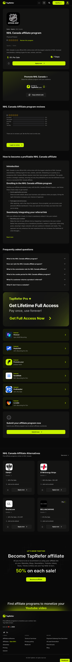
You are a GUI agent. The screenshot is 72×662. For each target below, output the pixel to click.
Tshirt (14, 45)
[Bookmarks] (44, 3)
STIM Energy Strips (48, 472)
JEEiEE (13, 627)
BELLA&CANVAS (47, 509)
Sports (13, 29)
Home (8, 29)
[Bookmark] (9, 63)
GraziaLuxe (10, 509)
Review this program (26, 40)
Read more (10, 237)
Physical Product (12, 37)
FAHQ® (8, 472)
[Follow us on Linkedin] (7, 632)
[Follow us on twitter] (4, 632)
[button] (39, 3)
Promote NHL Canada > (36, 76)
